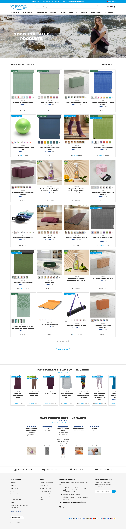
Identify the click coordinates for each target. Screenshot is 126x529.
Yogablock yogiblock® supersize (103, 326)
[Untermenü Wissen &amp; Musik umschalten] (102, 13)
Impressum (14, 488)
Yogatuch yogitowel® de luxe (76, 237)
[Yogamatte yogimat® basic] (23, 82)
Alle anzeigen (63, 372)
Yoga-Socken (76, 147)
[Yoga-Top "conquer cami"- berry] (18, 382)
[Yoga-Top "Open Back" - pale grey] (67, 382)
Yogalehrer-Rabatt (46, 497)
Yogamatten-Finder (46, 494)
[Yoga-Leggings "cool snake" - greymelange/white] (99, 382)
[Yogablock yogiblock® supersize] (102, 305)
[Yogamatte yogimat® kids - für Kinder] (102, 82)
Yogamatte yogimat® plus (103, 147)
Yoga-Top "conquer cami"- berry (18, 395)
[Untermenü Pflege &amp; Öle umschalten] (78, 13)
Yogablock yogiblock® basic (76, 102)
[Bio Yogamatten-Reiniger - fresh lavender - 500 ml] (49, 172)
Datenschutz (14, 497)
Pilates (63, 12)
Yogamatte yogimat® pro (49, 102)
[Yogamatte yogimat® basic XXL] (102, 217)
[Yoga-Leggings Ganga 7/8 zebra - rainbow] (83, 382)
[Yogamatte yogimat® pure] (23, 262)
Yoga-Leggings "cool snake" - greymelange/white (99, 396)
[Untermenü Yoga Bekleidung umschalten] (47, 13)
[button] (114, 7)
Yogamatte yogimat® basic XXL (103, 238)
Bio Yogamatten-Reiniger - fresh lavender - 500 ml (50, 190)
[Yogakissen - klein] (49, 217)
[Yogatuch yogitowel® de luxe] (76, 217)
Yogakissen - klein (49, 237)
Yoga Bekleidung (41, 12)
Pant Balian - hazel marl (34, 394)
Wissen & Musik (96, 12)
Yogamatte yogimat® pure (23, 282)
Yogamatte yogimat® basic (23, 102)
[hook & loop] (49, 262)
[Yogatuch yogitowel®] (49, 305)
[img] (63, 421)
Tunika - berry (50, 393)
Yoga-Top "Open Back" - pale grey (67, 395)
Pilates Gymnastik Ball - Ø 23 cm (23, 148)
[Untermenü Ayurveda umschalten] (88, 13)
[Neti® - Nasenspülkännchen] (23, 217)
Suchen (13, 482)
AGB (12, 491)
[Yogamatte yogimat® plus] (102, 127)
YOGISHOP (17, 522)
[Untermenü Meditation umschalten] (58, 13)
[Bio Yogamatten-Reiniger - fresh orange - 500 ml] (76, 172)
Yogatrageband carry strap (76, 325)
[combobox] (66, 7)
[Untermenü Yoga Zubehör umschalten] (33, 13)
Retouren (13, 502)
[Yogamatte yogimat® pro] (49, 82)
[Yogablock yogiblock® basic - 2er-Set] (23, 172)
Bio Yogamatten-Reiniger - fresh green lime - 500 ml (76, 279)
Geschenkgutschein (46, 482)
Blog (41, 500)
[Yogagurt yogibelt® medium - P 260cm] (102, 172)
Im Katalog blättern (46, 491)
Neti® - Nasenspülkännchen (23, 237)
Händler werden (45, 488)
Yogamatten (15, 12)
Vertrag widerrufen (16, 511)
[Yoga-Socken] (76, 127)
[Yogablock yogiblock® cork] (102, 262)
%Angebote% (109, 12)
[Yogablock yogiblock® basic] (76, 82)
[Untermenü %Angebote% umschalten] (114, 13)
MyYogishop (44, 485)
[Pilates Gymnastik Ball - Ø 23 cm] (23, 127)
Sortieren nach (15, 64)
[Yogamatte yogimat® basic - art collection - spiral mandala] (23, 305)
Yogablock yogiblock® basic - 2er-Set (23, 193)
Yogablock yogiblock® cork (103, 278)
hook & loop (49, 282)
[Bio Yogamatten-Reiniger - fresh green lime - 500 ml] (76, 262)
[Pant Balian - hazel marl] (34, 382)
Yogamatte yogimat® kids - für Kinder (103, 103)
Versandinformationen (18, 494)
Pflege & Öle (73, 12)
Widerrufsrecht (15, 500)
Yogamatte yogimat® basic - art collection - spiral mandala (23, 327)
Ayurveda (84, 12)
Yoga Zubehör (27, 12)
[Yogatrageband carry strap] (76, 305)
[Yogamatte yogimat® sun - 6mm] (49, 127)
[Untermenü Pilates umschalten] (66, 13)
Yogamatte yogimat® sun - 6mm (50, 148)
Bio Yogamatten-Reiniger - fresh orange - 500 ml (76, 190)
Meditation (53, 12)
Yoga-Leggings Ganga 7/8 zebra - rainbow (83, 395)
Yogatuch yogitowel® (50, 325)
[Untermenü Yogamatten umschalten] (20, 13)
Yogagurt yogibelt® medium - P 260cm (103, 193)
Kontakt (13, 485)
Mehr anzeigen (63, 349)
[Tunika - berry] (50, 382)
